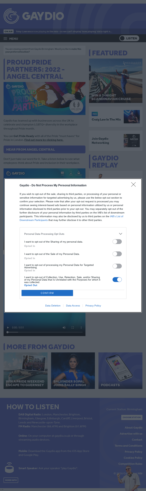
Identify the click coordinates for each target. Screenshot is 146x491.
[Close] (134, 185)
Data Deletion (53, 305)
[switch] (117, 241)
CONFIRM (47, 293)
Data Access (73, 305)
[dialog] (73, 245)
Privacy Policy (93, 305)
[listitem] (73, 234)
